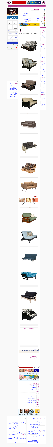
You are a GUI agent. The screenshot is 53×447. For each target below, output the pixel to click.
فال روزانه (10, 28)
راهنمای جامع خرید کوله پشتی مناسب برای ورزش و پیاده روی (43, 64)
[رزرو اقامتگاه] (29, 24)
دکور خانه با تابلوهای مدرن (33, 385)
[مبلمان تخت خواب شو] (29, 85)
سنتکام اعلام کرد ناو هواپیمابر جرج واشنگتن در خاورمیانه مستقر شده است (33, 440)
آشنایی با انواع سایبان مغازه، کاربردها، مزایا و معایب (43, 58)
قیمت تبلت (16, 38)
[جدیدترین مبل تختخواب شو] (29, 125)
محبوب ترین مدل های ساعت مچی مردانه (43, 52)
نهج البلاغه (11, 38)
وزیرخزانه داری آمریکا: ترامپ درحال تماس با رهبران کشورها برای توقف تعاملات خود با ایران (12, 95)
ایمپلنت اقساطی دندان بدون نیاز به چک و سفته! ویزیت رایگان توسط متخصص (30, 350)
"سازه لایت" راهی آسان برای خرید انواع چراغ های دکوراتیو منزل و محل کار (43, 99)
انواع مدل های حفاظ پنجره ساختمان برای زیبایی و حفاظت (30, 402)
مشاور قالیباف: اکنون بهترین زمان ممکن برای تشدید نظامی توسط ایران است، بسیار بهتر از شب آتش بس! (32, 433)
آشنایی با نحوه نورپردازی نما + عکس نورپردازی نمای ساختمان (24, 15)
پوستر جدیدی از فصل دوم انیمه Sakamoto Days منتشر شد (23, 438)
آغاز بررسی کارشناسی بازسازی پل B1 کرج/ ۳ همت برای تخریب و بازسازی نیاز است (33, 426)
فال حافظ (15, 23)
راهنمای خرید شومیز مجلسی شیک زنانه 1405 (31, 398)
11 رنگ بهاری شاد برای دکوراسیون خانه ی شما (31, 396)
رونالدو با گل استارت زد (16, 426)
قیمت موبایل (16, 37)
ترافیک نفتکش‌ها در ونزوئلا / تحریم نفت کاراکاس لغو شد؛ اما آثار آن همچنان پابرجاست (33, 435)
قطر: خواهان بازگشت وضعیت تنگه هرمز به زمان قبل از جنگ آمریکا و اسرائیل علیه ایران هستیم (33, 427)
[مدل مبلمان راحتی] (29, 64)
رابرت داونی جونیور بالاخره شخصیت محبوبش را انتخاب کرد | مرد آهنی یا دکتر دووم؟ (13, 418)
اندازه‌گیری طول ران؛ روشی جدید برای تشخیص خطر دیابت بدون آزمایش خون (13, 442)
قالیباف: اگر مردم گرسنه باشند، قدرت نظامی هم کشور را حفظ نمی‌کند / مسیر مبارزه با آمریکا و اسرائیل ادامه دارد (33, 442)
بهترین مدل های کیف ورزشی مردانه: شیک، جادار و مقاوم (43, 75)
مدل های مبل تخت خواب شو (35, 27)
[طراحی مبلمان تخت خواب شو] (29, 147)
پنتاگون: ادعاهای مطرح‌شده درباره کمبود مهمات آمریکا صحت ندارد (42, 430)
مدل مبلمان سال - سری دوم (33, 358)
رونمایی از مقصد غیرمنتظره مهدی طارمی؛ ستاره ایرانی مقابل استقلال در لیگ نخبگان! (13, 431)
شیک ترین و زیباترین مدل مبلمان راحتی (32, 357)
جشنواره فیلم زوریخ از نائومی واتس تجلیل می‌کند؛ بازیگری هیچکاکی (22, 427)
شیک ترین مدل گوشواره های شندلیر (43, 69)
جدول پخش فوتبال (10, 37)
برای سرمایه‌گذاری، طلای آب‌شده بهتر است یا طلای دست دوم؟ (43, 81)
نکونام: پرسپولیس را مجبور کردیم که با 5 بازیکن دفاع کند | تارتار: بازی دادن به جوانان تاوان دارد (13, 93)
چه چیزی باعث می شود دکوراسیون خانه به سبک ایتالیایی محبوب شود (24, 19)
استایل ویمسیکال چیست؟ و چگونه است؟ (32, 400)
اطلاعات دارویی (10, 33)
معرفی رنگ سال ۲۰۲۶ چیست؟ (43, 46)
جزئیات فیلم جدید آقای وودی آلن (14, 85)
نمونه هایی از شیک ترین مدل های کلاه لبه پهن (43, 41)
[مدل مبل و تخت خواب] (29, 103)
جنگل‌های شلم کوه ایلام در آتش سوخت (13, 94)
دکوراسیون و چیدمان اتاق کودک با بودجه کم (43, 87)
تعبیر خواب (9, 30)
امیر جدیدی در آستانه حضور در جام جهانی (13, 86)
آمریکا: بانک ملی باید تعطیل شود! (14, 87)
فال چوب (14, 30)
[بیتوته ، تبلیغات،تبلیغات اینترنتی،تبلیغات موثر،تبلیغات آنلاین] (19, 2)
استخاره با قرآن (15, 28)
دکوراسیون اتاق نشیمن (34, 356)
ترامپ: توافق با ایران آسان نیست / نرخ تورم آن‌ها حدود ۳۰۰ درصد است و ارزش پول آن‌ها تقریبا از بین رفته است (33, 431)
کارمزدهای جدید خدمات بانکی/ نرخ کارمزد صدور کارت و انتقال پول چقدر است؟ (42, 436)
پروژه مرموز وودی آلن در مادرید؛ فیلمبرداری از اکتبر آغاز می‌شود (23, 422)
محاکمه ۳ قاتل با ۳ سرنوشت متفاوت (13, 88)
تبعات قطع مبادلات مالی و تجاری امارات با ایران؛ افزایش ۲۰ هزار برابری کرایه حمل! (33, 418)
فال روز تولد (11, 30)
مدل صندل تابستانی (34, 387)
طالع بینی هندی (17, 30)
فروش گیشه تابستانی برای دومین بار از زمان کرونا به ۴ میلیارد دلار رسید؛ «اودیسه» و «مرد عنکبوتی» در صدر (22, 433)
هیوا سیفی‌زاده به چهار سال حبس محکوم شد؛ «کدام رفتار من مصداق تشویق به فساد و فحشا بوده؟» (13, 420)
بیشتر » (19, 9)
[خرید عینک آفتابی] (12, 15)
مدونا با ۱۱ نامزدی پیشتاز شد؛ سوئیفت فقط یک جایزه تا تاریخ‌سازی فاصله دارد (13, 422)
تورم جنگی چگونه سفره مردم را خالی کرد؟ (33, 422)
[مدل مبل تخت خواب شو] (29, 46)
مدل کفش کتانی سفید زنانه (43, 92)
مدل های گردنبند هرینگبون (33, 389)
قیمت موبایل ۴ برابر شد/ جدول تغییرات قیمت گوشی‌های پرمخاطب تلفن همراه (33, 421)
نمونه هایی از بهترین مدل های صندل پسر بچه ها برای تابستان (43, 36)
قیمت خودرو (16, 33)
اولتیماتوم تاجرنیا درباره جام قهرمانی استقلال (14, 427)
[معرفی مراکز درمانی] (12, 19)
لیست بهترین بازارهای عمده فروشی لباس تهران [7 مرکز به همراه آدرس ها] (43, 105)
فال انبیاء (10, 23)
